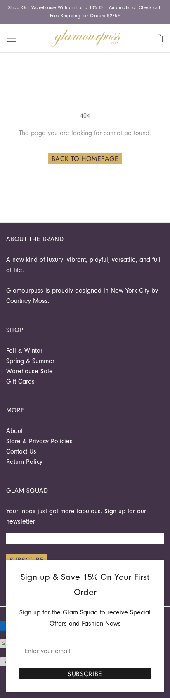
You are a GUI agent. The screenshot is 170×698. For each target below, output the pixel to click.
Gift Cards (20, 381)
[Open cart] (159, 38)
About (14, 431)
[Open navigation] (11, 38)
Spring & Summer (30, 361)
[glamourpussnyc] (85, 38)
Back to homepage (85, 158)
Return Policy (24, 461)
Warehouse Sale (29, 371)
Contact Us (21, 451)
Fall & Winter (24, 350)
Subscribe (85, 674)
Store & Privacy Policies (39, 441)
